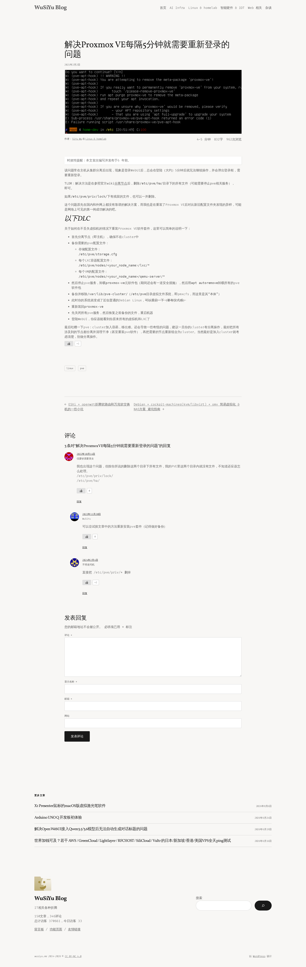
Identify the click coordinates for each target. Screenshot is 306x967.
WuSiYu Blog (50, 8)
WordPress (259, 956)
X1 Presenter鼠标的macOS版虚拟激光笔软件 (70, 806)
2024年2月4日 (90, 560)
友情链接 (74, 929)
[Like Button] (68, 343)
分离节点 (121, 183)
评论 (68, 635)
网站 (66, 716)
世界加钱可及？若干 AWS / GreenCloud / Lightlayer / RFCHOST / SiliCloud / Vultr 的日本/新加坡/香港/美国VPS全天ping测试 (132, 841)
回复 (79, 501)
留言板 (39, 929)
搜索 (199, 898)
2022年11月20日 (91, 514)
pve (82, 368)
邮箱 (68, 699)
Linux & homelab (95, 139)
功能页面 (56, 929)
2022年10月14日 (86, 454)
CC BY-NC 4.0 (73, 956)
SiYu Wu (77, 139)
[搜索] (263, 906)
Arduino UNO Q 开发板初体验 (58, 818)
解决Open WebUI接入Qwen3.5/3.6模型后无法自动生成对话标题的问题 (90, 829)
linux (69, 368)
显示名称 (70, 681)
